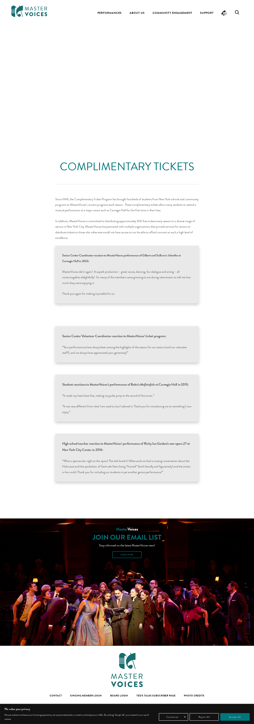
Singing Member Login (86, 695)
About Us (137, 13)
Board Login (119, 695)
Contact (56, 695)
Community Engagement (172, 13)
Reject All (204, 717)
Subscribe (127, 554)
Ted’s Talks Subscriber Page (156, 695)
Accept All (235, 717)
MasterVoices (29, 11)
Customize (172, 717)
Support (207, 13)
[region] (127, 714)
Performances (109, 13)
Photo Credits (194, 695)
